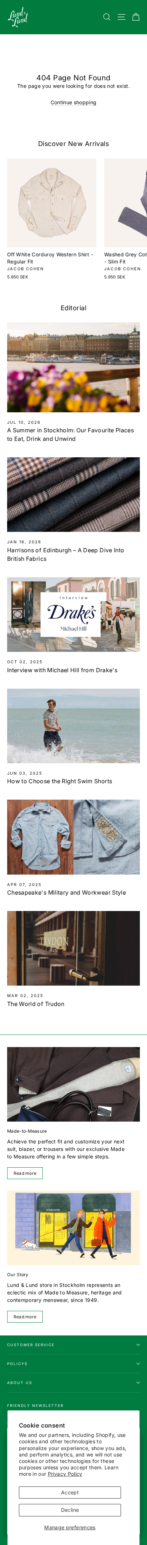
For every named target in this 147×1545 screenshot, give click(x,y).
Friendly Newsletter (35, 1405)
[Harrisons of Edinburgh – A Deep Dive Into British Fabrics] (73, 494)
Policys (17, 1364)
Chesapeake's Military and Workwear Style (66, 892)
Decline (70, 1510)
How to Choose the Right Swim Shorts (59, 781)
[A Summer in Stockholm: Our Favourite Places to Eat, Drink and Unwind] (73, 367)
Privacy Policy (65, 1474)
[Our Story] (73, 1228)
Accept (70, 1492)
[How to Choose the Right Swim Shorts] (73, 726)
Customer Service (31, 1345)
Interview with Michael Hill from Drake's (62, 670)
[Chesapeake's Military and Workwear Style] (73, 837)
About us (19, 1382)
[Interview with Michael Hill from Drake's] (73, 614)
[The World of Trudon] (73, 948)
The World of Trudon (36, 1003)
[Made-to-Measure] (73, 1084)
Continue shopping (74, 102)
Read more (25, 1173)
